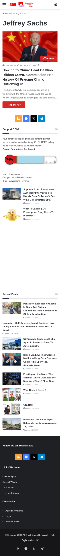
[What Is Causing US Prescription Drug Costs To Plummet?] (11, 215)
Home (7, 13)
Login (8, 516)
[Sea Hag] (11, 409)
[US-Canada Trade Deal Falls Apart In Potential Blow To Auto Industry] (11, 343)
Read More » (14, 104)
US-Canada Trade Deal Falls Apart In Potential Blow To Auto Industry (39, 342)
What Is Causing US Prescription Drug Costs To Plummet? (38, 212)
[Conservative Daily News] (21, 4)
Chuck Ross (10, 65)
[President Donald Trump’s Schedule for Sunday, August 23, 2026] (11, 424)
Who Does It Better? (34, 390)
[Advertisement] (30, 257)
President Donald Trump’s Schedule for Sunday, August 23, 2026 (39, 423)
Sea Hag (28, 404)
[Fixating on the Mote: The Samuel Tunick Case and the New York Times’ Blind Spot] (11, 378)
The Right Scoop (10, 493)
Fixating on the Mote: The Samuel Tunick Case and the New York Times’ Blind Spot (39, 377)
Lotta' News (8, 487)
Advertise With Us (14, 511)
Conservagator (9, 476)
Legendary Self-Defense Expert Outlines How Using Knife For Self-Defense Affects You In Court (28, 326)
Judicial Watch (9, 482)
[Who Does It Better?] (11, 394)
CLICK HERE (40, 142)
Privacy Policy (13, 521)
